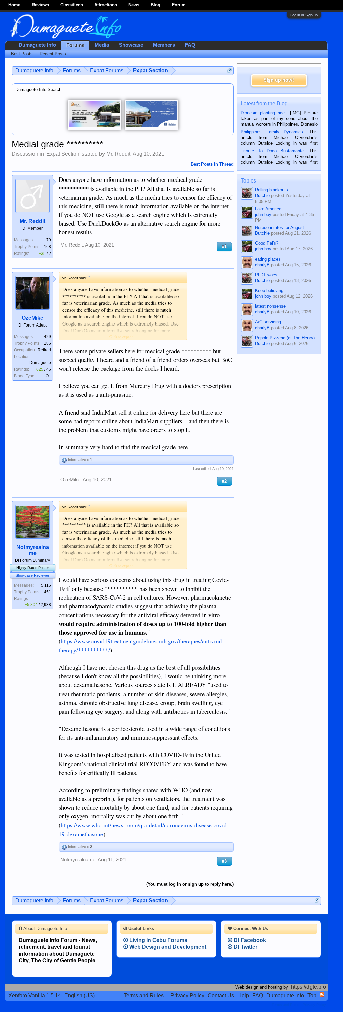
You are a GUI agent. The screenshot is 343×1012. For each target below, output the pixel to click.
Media (102, 45)
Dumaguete (40, 362)
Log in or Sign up (304, 15)
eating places (268, 259)
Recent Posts (53, 53)
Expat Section (62, 154)
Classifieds (71, 4)
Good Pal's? (266, 243)
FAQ (190, 45)
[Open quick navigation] (229, 70)
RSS (322, 994)
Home (14, 4)
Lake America (268, 208)
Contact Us (221, 995)
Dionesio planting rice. (263, 112)
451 (47, 592)
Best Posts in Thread (212, 164)
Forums (75, 45)
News (133, 4)
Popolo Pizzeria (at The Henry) (285, 337)
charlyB (262, 264)
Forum (179, 4)
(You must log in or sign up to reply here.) (190, 884)
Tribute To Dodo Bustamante (272, 150)
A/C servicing (268, 321)
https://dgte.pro (308, 987)
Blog (155, 4)
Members (164, 45)
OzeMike (32, 318)
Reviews (40, 4)
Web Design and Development (167, 947)
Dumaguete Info (37, 45)
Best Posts (22, 53)
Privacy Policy (187, 995)
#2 (224, 481)
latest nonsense (270, 306)
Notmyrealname (32, 550)
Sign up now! (279, 80)
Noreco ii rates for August (279, 227)
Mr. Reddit (118, 154)
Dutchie (262, 195)
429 (47, 336)
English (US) (79, 995)
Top (311, 995)
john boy (263, 214)
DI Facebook (249, 940)
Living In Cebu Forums (157, 940)
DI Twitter (244, 947)
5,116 (46, 585)
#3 (224, 861)
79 (48, 240)
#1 (224, 246)
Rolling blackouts (271, 189)
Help (243, 995)
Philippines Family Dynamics (272, 131)
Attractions (105, 4)
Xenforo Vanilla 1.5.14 (34, 995)
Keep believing (269, 290)
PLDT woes (266, 274)
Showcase (131, 45)
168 (47, 246)
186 (47, 343)
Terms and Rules (144, 995)
